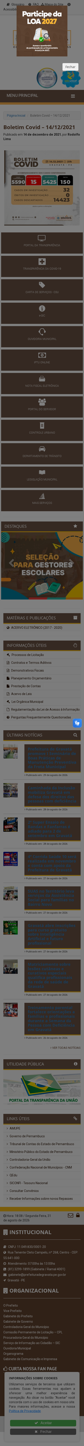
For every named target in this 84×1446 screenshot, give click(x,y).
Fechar (70, 67)
